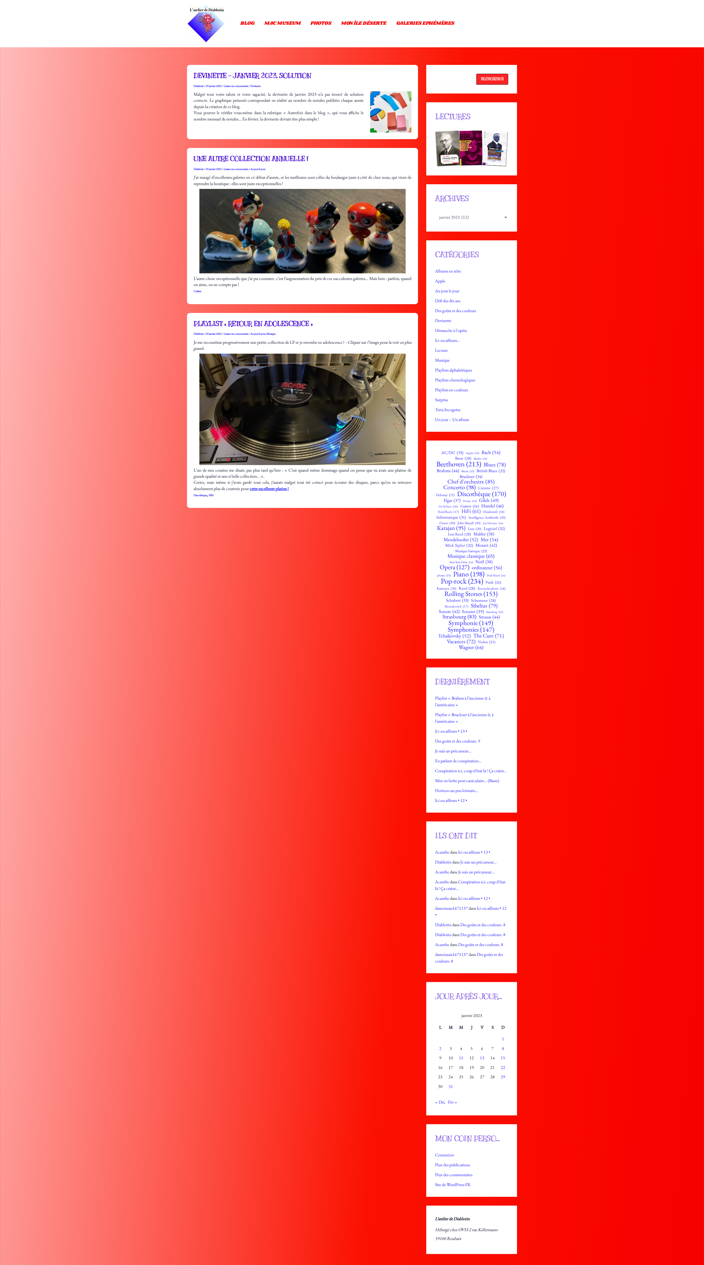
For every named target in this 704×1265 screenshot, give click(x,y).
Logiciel (494, 529)
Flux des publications (452, 1165)
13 (482, 1058)
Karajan (451, 528)
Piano (469, 574)
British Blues (491, 471)
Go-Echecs (448, 506)
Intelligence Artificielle (487, 517)
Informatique (451, 517)
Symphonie (471, 623)
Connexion (444, 1155)
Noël (484, 562)
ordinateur (487, 567)
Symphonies (471, 629)
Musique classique (470, 556)
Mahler (484, 534)
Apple (440, 281)
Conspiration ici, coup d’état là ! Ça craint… (471, 771)
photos (444, 575)
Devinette (256, 86)
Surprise (441, 400)
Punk (493, 582)
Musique (271, 334)
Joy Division (493, 523)
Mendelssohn (461, 539)
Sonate (449, 611)
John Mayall (469, 523)
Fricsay (470, 500)
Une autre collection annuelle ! (251, 159)
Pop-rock (462, 581)
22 (503, 1067)
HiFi (211, 495)
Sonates (473, 611)
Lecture (441, 350)
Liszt (474, 529)
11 (461, 1058)
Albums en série (448, 271)
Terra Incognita (447, 410)
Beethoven (458, 464)
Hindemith (493, 511)
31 (451, 1086)
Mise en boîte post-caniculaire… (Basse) (467, 780)
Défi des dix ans (447, 301)
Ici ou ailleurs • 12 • (451, 800)
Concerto (459, 487)
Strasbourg (459, 617)
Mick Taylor (459, 545)
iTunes (447, 523)
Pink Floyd (496, 575)
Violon (486, 642)
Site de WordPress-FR (453, 1184)
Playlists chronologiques (455, 380)
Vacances (461, 641)
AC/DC (452, 453)
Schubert (457, 600)
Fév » (452, 1102)
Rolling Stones (471, 593)
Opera (454, 567)
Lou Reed (459, 534)
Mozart (486, 545)
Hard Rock (448, 511)
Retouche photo (491, 588)
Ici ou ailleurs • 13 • (451, 731)
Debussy (445, 495)
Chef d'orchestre (471, 482)
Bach (491, 452)
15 (503, 1058)
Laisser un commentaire (236, 86)
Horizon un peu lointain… (456, 790)
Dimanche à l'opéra (451, 330)
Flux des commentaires (453, 1175)
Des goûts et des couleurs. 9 (457, 741)
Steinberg (494, 612)
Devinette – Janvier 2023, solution (252, 76)
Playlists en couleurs (451, 390)
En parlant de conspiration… (458, 761)
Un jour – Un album (452, 419)
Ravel (467, 588)
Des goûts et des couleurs (455, 311)
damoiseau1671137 (451, 908)
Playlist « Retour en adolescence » (253, 324)
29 (503, 1077)
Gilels (489, 500)
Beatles (480, 458)
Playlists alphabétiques (453, 370)
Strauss (489, 617)
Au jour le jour (258, 169)
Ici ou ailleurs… (447, 340)
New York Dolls (461, 562)
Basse (463, 458)
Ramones (446, 588)
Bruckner (471, 476)
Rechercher (492, 79)
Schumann (483, 600)
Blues (495, 464)
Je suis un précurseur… (453, 751)
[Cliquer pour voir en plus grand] (471, 148)
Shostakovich (456, 606)
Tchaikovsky (454, 635)
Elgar (452, 500)
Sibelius (484, 605)
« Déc (440, 1102)
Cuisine (197, 291)
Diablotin (443, 862)
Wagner (471, 647)
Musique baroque (471, 551)
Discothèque (200, 495)
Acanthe (442, 852)
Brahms (448, 470)
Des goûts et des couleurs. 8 (482, 925)
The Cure (488, 636)
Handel (492, 506)
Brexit (467, 471)
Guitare (469, 506)
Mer (489, 539)
